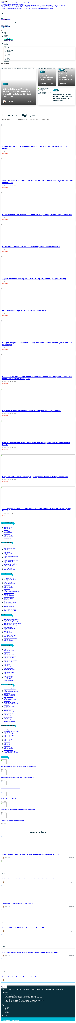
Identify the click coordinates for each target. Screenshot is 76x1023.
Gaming (8, 47)
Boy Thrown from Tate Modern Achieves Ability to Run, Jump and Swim (31, 411)
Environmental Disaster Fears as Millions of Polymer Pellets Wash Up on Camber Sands (23, 997)
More (5, 46)
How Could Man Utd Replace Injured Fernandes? (12, 4)
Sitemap (15, 1018)
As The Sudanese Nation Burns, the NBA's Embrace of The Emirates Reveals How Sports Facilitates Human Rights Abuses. (30, 6)
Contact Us (6, 61)
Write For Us (3, 1018)
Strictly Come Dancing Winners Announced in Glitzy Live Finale (19, 994)
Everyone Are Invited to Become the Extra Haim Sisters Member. (12, 820)
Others (8, 54)
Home (5, 32)
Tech (8, 58)
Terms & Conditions (10, 1018)
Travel (8, 59)
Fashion (5, 43)
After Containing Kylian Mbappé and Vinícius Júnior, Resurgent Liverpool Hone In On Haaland (18, 809)
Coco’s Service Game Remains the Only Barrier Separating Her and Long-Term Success (37, 215)
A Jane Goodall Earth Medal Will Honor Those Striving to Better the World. (14, 798)
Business (6, 35)
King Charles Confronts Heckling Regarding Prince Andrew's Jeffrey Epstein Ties (35, 477)
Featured (6, 44)
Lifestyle (9, 51)
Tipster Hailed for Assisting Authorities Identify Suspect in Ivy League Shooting (34, 279)
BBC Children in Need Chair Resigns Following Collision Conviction (17, 2)
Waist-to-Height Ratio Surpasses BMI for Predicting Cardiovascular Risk (20, 996)
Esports (5, 36)
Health (8, 48)
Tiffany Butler (10, 101)
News (8, 52)
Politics (8, 55)
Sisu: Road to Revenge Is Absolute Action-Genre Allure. (24, 311)
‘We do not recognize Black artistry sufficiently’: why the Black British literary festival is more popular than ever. (27, 8)
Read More (5, 153)
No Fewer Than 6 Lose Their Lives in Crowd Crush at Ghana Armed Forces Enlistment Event (17, 777)
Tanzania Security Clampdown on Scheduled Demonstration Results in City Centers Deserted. (24, 1000)
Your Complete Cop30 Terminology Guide (14, 999)
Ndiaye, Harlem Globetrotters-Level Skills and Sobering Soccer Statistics (20, 1001)
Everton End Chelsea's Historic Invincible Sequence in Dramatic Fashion (31, 247)
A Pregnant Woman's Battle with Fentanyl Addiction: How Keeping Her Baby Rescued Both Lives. (18, 766)
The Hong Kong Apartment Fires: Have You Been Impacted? (46, 77)
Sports (8, 56)
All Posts (6, 33)
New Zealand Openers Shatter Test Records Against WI (18, 903)
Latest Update (4, 1)
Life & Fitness (10, 50)
